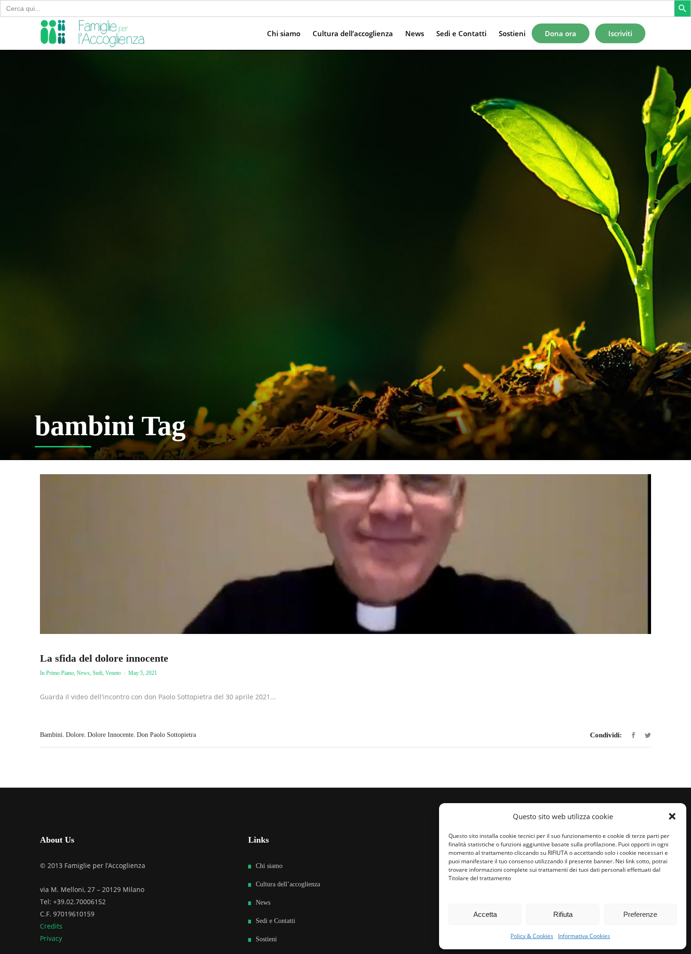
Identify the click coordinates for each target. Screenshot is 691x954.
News (83, 673)
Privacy (51, 938)
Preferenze (640, 914)
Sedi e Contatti (275, 920)
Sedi (97, 673)
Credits (51, 926)
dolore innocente (110, 734)
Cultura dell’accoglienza (288, 884)
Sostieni (266, 939)
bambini (51, 734)
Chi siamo (269, 865)
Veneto (113, 673)
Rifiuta (563, 914)
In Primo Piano (57, 673)
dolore (75, 734)
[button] (672, 816)
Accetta (485, 914)
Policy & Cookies (531, 936)
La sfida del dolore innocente (104, 658)
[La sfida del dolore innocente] (345, 554)
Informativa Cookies (584, 936)
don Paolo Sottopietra (166, 734)
